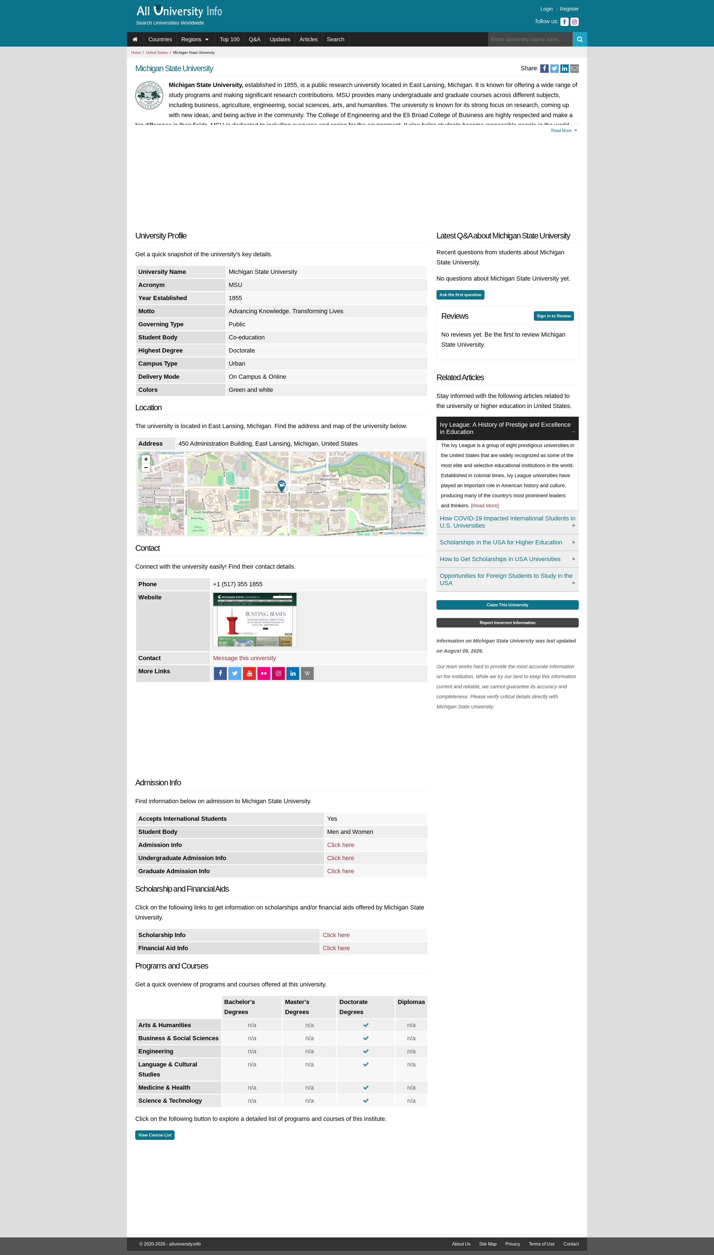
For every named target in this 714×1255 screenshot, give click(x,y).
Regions (192, 39)
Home (136, 52)
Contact (571, 1244)
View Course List (155, 1135)
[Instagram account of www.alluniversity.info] (574, 22)
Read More (562, 130)
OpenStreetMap (412, 532)
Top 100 (230, 39)
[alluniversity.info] (179, 16)
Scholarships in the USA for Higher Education (501, 542)
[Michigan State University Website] (255, 644)
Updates (280, 39)
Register (569, 9)
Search (335, 39)
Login (547, 9)
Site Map (488, 1244)
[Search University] (580, 39)
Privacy (512, 1244)
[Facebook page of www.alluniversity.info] (564, 22)
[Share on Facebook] (544, 68)
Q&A (254, 39)
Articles (309, 39)
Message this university (244, 658)
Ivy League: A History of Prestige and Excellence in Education (505, 428)
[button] (282, 487)
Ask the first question (460, 294)
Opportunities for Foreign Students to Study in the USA (506, 579)
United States (157, 52)
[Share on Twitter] (554, 68)
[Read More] (485, 505)
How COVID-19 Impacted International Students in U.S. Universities (507, 522)
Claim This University (507, 604)
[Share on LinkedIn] (564, 68)
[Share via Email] (574, 68)
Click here (340, 844)
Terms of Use (542, 1244)
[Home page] (135, 39)
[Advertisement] (281, 180)
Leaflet (388, 532)
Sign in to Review (554, 315)
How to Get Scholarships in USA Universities (500, 559)
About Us (461, 1244)
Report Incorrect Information (508, 622)
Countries (160, 39)
